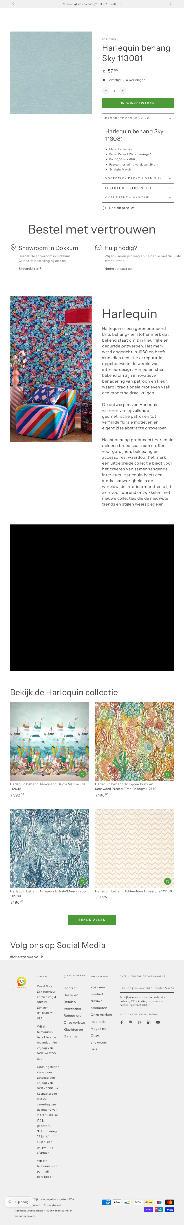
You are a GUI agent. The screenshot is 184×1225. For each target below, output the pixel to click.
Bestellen (71, 995)
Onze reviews (74, 1023)
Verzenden (72, 1009)
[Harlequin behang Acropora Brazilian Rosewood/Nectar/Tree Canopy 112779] (134, 741)
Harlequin (109, 39)
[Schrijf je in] (171, 987)
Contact (70, 988)
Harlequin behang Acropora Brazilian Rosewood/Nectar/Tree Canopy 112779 (126, 786)
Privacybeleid (52, 1205)
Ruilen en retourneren (59, 1210)
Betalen (70, 1002)
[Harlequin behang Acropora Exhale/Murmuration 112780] (49, 848)
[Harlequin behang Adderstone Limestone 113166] (134, 848)
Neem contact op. (119, 269)
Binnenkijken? (30, 269)
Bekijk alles (92, 919)
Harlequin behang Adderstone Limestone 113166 (133, 891)
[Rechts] (170, 4)
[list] (92, 260)
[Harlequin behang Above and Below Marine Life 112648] (49, 741)
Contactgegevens (24, 1216)
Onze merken (101, 1015)
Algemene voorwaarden (28, 1210)
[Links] (13, 4)
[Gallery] (51, 73)
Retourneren (73, 1016)
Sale (94, 1049)
